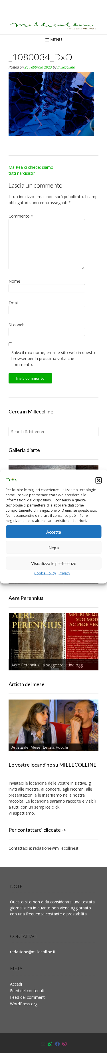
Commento (21, 216)
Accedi (16, 984)
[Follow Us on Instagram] (64, 1044)
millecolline (66, 67)
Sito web (17, 324)
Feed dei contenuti (27, 990)
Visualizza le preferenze (53, 563)
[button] (98, 480)
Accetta (53, 531)
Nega (54, 547)
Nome (14, 281)
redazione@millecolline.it (55, 848)
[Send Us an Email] (43, 1044)
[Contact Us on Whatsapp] (50, 1044)
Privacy (64, 573)
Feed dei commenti (28, 997)
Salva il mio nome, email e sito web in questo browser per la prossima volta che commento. (53, 358)
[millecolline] (53, 24)
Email (14, 303)
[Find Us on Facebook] (57, 1044)
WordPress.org (23, 1003)
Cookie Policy (45, 573)
